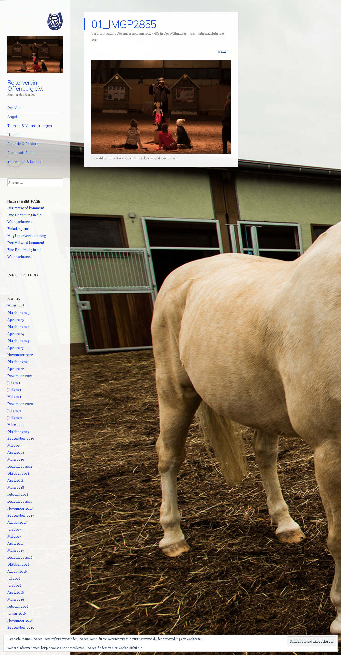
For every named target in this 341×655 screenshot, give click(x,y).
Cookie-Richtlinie (130, 648)
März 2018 (15, 487)
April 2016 (15, 592)
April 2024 (15, 333)
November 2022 (20, 354)
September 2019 (20, 438)
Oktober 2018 (18, 473)
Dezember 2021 (19, 375)
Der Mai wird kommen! (25, 207)
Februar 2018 (17, 494)
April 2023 (15, 347)
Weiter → (224, 51)
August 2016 (17, 571)
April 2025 (15, 319)
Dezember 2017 (19, 501)
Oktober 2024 (18, 326)
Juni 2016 (14, 585)
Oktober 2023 (18, 340)
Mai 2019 (14, 445)
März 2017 (15, 550)
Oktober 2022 (18, 361)
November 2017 (20, 508)
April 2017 (15, 543)
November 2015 (20, 620)
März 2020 (16, 424)
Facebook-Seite (20, 152)
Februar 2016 (17, 606)
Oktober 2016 (18, 564)
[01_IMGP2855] (161, 152)
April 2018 (15, 480)
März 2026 (15, 305)
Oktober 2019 (18, 431)
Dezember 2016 (20, 557)
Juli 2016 (13, 578)
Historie (13, 134)
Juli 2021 (13, 382)
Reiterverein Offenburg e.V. (25, 85)
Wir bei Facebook (23, 275)
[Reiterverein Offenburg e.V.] (35, 21)
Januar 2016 (16, 613)
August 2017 (17, 522)
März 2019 (15, 459)
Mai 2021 (14, 396)
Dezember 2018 (20, 466)
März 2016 (15, 599)
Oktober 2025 (18, 312)
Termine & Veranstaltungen (29, 125)
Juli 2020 (14, 410)
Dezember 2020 (20, 403)
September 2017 (20, 515)
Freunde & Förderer (23, 143)
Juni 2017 (14, 529)
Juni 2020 (14, 417)
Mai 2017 (14, 536)
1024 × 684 (152, 33)
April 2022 (15, 368)
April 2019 (15, 452)
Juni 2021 (14, 389)
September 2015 (20, 627)
